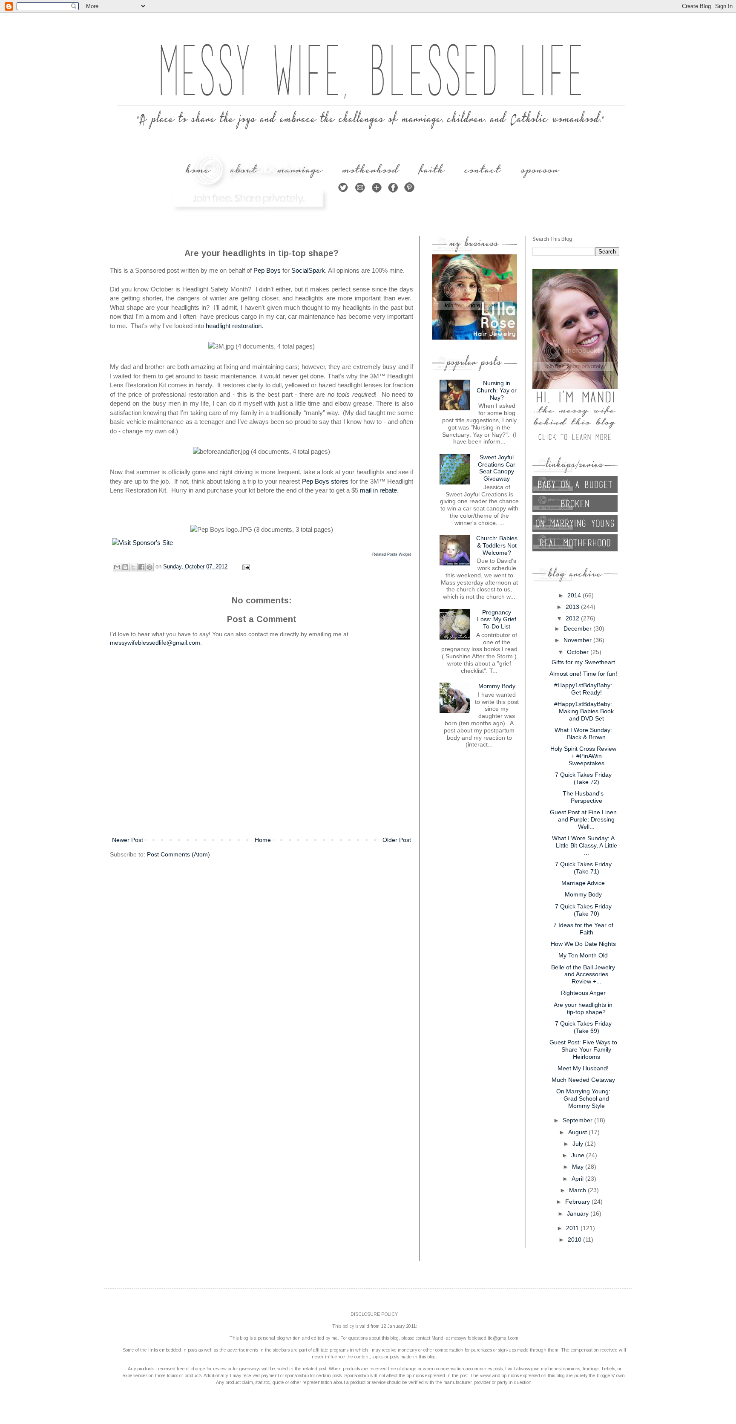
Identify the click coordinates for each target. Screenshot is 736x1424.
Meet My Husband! (583, 1068)
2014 (575, 595)
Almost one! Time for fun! (583, 673)
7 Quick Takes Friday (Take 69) (583, 1027)
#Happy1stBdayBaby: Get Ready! (583, 689)
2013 (573, 606)
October (578, 652)
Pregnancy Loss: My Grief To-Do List (496, 619)
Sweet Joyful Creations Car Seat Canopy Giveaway (496, 468)
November (578, 640)
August (578, 1132)
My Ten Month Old (583, 955)
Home (263, 839)
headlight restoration (234, 325)
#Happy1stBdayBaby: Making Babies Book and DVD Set (584, 711)
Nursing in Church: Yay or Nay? (497, 390)
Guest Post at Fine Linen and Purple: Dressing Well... (583, 819)
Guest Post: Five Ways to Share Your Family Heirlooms (583, 1049)
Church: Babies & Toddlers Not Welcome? (497, 545)
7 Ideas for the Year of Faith (583, 929)
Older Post (396, 839)
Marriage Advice (583, 882)
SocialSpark (308, 270)
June (578, 1155)
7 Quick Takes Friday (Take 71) (583, 868)
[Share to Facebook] (141, 567)
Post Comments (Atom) (178, 854)
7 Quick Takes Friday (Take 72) (583, 778)
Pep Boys (267, 270)
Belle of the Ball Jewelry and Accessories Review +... (583, 974)
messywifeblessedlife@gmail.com (155, 642)
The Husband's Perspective (583, 797)
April (578, 1178)
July (578, 1143)
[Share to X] (133, 567)
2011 (573, 1228)
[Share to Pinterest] (149, 567)
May (578, 1166)
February (578, 1201)
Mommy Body (496, 686)
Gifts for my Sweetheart (583, 662)
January (578, 1213)
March (578, 1190)
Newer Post (127, 839)
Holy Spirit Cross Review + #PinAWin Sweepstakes (583, 756)
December (578, 628)
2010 (575, 1239)
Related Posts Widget (391, 554)
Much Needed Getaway (583, 1079)
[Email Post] (245, 567)
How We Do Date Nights (583, 943)
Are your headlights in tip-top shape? (583, 1008)
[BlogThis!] (125, 567)
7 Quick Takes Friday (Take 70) (583, 910)
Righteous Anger (583, 992)
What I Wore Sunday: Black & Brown (583, 733)
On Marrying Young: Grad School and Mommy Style (583, 1098)
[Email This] (117, 567)
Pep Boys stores (325, 481)
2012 (573, 618)
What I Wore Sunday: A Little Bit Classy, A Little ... (584, 845)
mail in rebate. (379, 490)
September (578, 1120)
